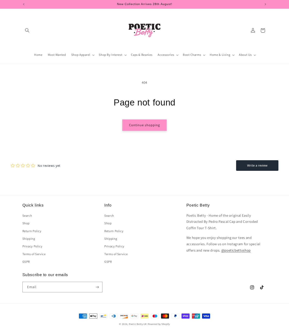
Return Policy (31, 231)
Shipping (28, 239)
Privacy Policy (32, 246)
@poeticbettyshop (236, 250)
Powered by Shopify (159, 324)
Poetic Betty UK (138, 324)
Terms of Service (34, 254)
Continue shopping (144, 125)
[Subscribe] (97, 287)
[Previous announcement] (23, 4)
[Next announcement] (265, 4)
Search (27, 216)
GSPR (26, 262)
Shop (26, 223)
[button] (27, 30)
